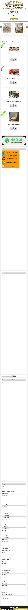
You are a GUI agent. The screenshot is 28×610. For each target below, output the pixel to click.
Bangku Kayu (4, 486)
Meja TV (3, 581)
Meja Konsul (4, 563)
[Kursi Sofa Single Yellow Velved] (14, 117)
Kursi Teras (4, 543)
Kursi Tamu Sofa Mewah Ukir (14, 55)
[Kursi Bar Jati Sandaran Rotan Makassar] (19, 28)
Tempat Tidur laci (5, 601)
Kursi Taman (4, 533)
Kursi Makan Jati (5, 522)
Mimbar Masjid (4, 583)
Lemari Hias (4, 546)
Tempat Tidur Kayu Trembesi (7, 600)
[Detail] (15, 60)
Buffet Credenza (5, 487)
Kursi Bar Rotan (5, 506)
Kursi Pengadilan (5, 526)
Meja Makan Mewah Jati (6, 570)
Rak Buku (3, 590)
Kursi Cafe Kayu (5, 513)
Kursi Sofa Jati (4, 532)
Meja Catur (4, 557)
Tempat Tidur (4, 596)
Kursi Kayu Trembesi (6, 519)
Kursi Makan (4, 521)
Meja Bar (3, 552)
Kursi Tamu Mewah (5, 537)
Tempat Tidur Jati (5, 598)
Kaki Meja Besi (4, 495)
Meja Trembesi (4, 579)
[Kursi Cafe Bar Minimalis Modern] (7, 28)
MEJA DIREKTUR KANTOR (7, 559)
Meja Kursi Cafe (5, 565)
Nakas (3, 587)
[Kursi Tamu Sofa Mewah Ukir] (14, 48)
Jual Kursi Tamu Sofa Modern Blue (14, 101)
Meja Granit (4, 561)
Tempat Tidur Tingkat (5, 603)
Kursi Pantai (4, 524)
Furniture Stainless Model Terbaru (8, 491)
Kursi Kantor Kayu (5, 517)
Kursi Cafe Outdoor (5, 515)
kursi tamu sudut (5, 539)
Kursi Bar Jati (4, 504)
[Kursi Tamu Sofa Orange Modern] (14, 71)
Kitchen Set (4, 500)
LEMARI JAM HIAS (5, 548)
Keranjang (13, 19)
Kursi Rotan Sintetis (5, 528)
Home (3, 37)
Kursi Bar (3, 502)
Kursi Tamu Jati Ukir (5, 535)
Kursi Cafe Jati (4, 511)
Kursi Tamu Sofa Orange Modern (14, 78)
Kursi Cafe (4, 508)
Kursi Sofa (4, 530)
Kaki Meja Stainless (5, 497)
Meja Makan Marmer (5, 568)
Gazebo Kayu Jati (5, 493)
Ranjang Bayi (4, 592)
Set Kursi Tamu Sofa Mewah (7, 594)
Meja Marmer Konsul (5, 572)
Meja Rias (3, 574)
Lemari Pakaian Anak (6, 550)
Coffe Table (4, 489)
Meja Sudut (4, 576)
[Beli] (12, 60)
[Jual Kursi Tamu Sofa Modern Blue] (14, 94)
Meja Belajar (4, 554)
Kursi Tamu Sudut (5, 541)
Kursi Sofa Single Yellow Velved (14, 124)
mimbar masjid (4, 585)
